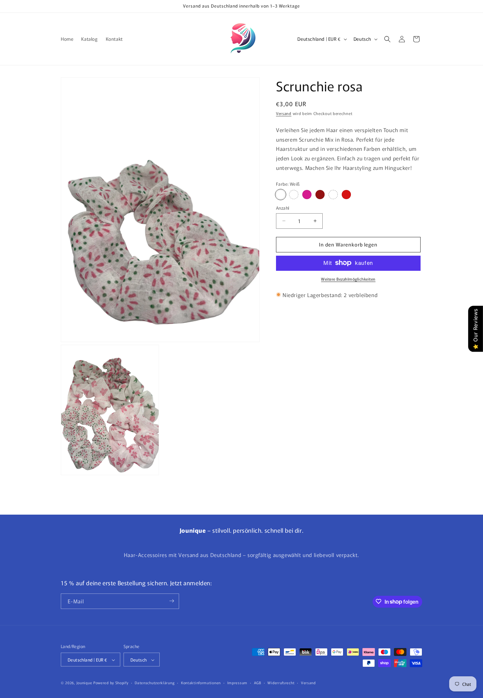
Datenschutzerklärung (154, 683)
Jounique (84, 683)
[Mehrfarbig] (333, 194)
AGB (257, 683)
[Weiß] (280, 194)
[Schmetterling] (346, 194)
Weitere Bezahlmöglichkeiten (348, 278)
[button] (387, 39)
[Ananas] (306, 194)
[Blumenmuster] (293, 194)
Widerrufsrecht (280, 683)
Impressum (237, 683)
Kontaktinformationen (201, 683)
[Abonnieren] (171, 601)
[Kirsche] (320, 194)
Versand (283, 113)
